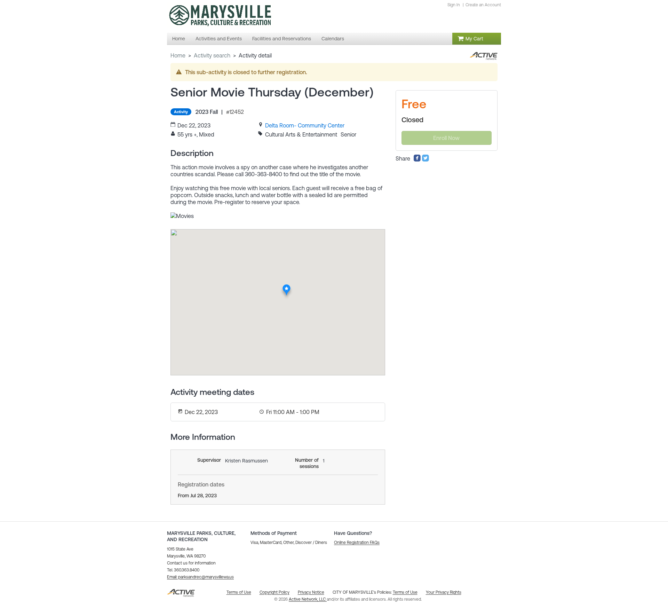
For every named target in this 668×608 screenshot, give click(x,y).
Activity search (212, 55)
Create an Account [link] (483, 4)
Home (177, 55)
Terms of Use (405, 592)
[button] (200, 577)
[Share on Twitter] (425, 160)
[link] (304, 125)
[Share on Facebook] (417, 160)
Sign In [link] (453, 4)
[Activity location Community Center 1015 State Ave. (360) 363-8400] (286, 286)
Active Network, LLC (308, 599)
